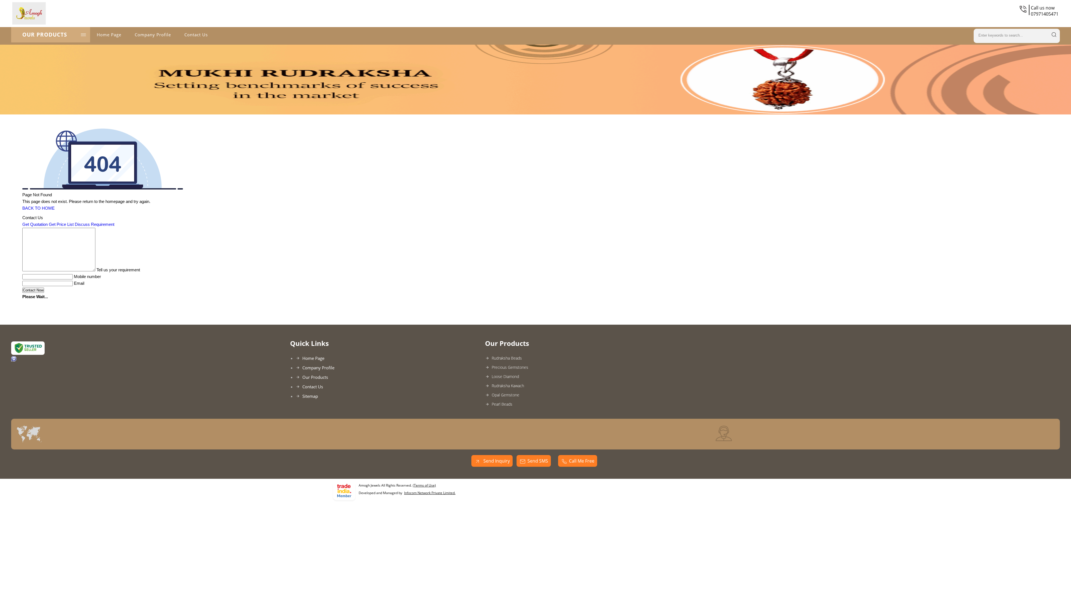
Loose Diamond (505, 376)
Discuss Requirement (94, 224)
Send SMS (537, 461)
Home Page (109, 34)
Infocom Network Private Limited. (429, 492)
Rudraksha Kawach (508, 385)
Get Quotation (35, 224)
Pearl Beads (502, 404)
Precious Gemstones (510, 367)
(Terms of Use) (424, 485)
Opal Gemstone (505, 395)
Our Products (44, 34)
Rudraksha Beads (507, 358)
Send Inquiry (496, 461)
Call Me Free (581, 461)
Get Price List (61, 224)
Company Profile (153, 34)
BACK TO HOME (38, 208)
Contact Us (196, 34)
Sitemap (310, 396)
